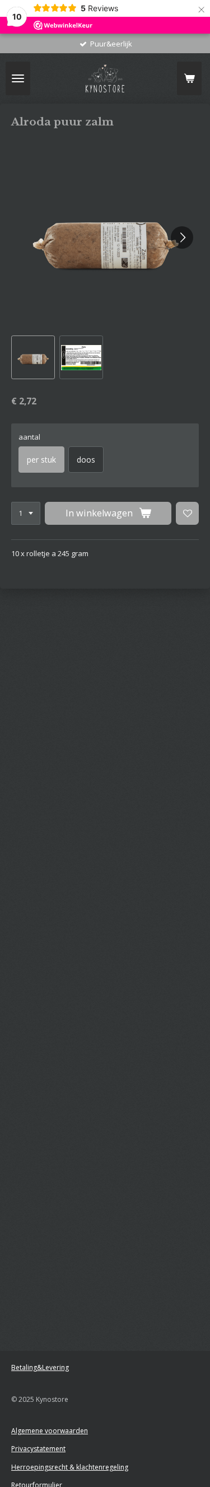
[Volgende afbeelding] (182, 237)
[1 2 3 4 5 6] (25, 513)
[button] (33, 357)
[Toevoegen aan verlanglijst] (187, 513)
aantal (29, 437)
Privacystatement (38, 1448)
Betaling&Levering (40, 1367)
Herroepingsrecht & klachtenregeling (69, 1467)
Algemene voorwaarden (49, 1430)
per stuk (41, 459)
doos (86, 459)
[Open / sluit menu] (18, 78)
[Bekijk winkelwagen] (189, 78)
